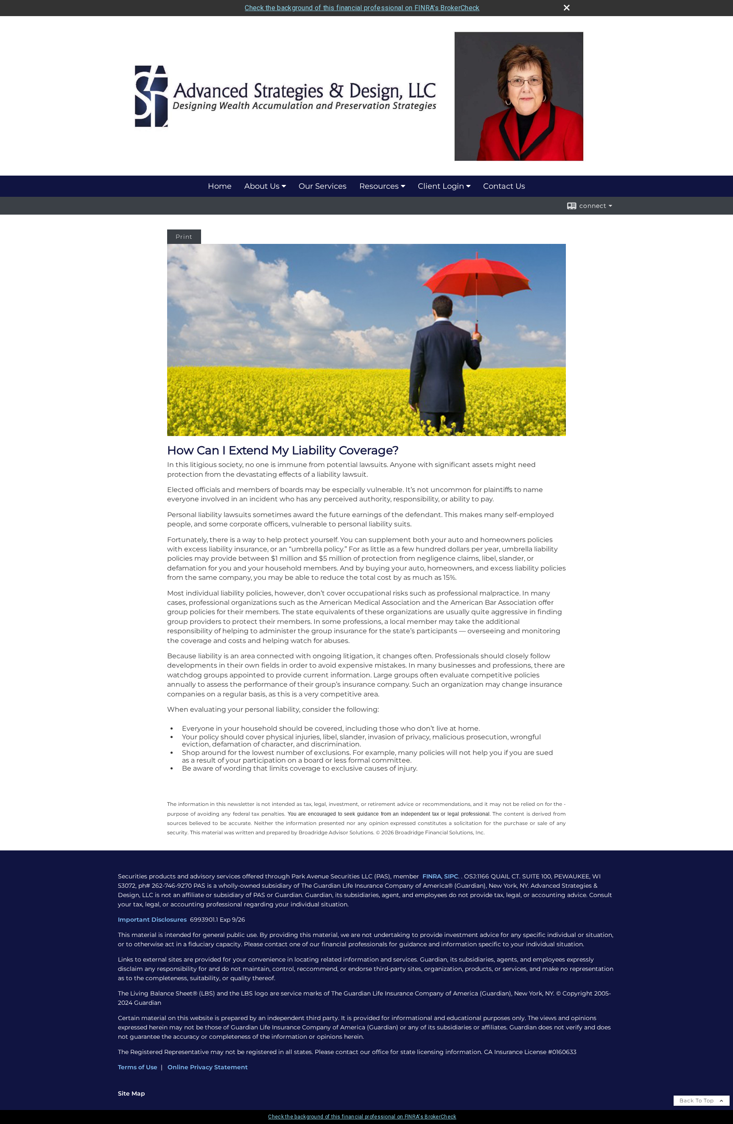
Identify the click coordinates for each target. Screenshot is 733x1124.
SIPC (451, 876)
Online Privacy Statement (208, 1067)
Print (184, 236)
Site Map (131, 1093)
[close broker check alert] (566, 7)
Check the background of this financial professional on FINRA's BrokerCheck (362, 8)
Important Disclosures (153, 919)
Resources (379, 186)
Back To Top (698, 1100)
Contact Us (504, 186)
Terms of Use (137, 1067)
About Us (262, 186)
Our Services (323, 186)
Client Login (441, 186)
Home (220, 186)
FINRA (431, 876)
